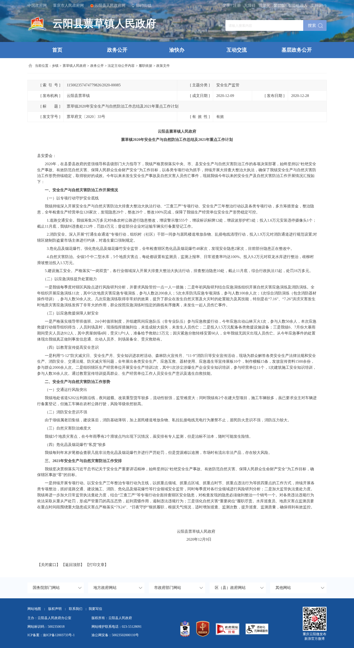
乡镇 (55, 66)
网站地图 (34, 609)
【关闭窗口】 (48, 565)
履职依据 (145, 66)
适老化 (264, 5)
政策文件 (163, 66)
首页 (57, 50)
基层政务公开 (297, 50)
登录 (226, 5)
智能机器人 (298, 5)
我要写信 (95, 609)
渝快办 (176, 50)
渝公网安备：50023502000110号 (115, 635)
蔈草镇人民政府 (74, 66)
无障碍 (250, 5)
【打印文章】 (96, 565)
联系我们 (77, 609)
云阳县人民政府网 (110, 5)
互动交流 (237, 50)
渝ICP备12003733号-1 (59, 635)
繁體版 (279, 5)
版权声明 (55, 609)
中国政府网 (37, 5)
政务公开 (117, 50)
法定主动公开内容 (121, 66)
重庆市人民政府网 (68, 5)
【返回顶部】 (72, 565)
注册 (237, 5)
